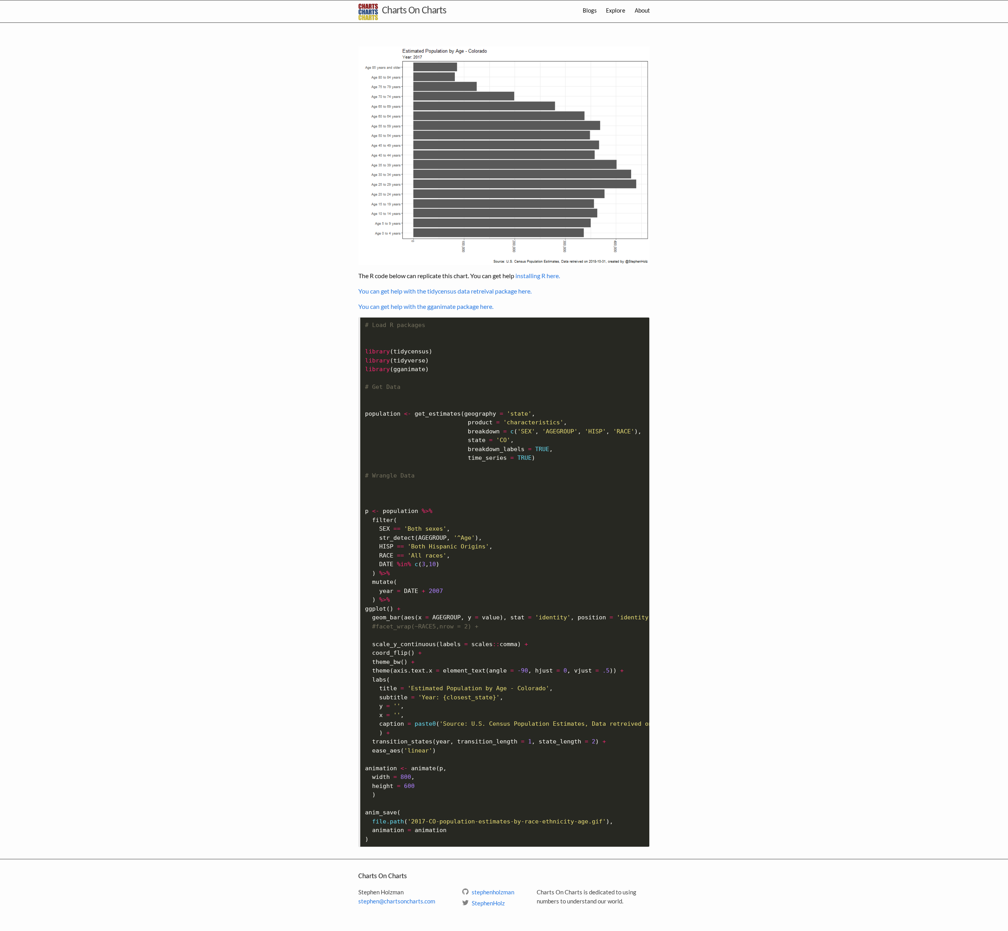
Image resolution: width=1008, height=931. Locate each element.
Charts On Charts (414, 11)
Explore (615, 11)
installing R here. (537, 275)
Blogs (590, 11)
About (642, 11)
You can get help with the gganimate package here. (425, 306)
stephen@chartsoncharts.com (396, 901)
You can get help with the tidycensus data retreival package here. (445, 291)
